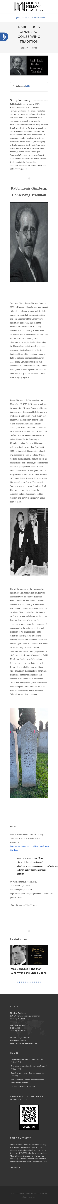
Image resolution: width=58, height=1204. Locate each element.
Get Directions (38, 18)
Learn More (15, 1167)
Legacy (24, 47)
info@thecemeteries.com (26, 1043)
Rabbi (27, 86)
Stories (34, 47)
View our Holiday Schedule (23, 1086)
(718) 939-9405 (22, 18)
